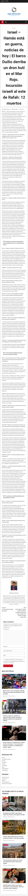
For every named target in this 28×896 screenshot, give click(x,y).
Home (3, 757)
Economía (4, 762)
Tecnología (4, 765)
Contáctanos (5, 770)
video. (23, 125)
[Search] (26, 22)
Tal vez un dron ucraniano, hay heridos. (7, 609)
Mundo (13, 28)
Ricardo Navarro (12, 695)
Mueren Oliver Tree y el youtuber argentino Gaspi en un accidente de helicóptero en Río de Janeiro (14, 692)
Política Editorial (5, 782)
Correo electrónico (7, 650)
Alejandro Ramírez (7, 109)
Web (4, 655)
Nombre (5, 646)
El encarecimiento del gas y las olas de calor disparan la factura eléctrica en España (12, 862)
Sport (3, 767)
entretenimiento (7, 870)
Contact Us (4, 778)
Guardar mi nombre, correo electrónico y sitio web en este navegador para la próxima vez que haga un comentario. (14, 661)
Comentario (6, 629)
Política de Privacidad (7, 783)
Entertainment (5, 768)
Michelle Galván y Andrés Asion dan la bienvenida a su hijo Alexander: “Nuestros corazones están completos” (13, 887)
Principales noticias (6, 759)
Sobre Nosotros (5, 777)
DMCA (3, 780)
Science (3, 763)
